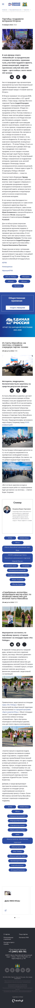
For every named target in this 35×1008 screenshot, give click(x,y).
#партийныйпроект (17, 865)
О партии (7, 934)
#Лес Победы (17, 851)
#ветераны (17, 286)
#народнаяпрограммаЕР (17, 816)
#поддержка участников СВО (17, 575)
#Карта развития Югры (17, 830)
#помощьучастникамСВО (17, 570)
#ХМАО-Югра (24, 538)
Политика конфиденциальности (17, 986)
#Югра (17, 542)
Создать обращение (17, 308)
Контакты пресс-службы (9, 943)
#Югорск (24, 281)
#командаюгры (7, 266)
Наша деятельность (15, 9)
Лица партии (23, 934)
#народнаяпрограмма (17, 825)
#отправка (25, 566)
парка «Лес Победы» (9, 705)
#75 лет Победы (11, 276)
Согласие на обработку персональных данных (17, 991)
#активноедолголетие (18, 860)
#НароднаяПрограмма (17, 820)
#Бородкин (25, 276)
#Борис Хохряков (17, 579)
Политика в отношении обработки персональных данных (17, 988)
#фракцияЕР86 (7, 270)
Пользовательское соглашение (17, 984)
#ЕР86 (4, 262)
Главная (4, 9)
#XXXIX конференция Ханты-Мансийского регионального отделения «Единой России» (17, 558)
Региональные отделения (8, 938)
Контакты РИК (24, 937)
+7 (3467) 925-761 (17, 951)
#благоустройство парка (17, 856)
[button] (14, 917)
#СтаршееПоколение (18, 870)
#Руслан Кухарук (17, 584)
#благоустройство (17, 847)
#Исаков (10, 281)
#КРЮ (17, 834)
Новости (26, 9)
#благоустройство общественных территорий (17, 840)
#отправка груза (11, 566)
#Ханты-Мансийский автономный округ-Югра (17, 548)
